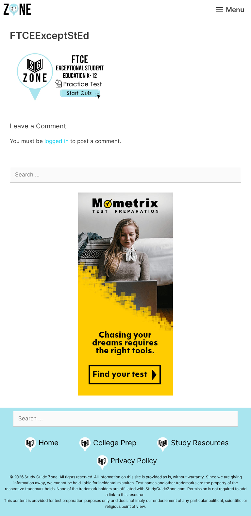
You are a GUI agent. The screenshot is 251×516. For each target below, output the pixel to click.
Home (49, 442)
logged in (56, 141)
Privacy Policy (133, 460)
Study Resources (200, 442)
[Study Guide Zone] (17, 10)
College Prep (114, 442)
